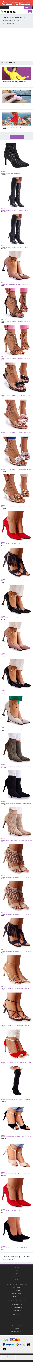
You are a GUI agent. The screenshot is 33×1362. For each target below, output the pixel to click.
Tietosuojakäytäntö (16, 1293)
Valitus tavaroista (16, 1310)
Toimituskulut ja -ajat (16, 1304)
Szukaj (27, 7)
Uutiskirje (16, 1328)
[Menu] (30, 11)
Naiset (16, 1273)
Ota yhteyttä (16, 1287)
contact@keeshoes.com (21, 4)
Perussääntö (16, 1290)
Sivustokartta (16, 1296)
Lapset (16, 1270)
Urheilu (16, 1279)
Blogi (16, 1318)
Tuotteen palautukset (16, 1307)
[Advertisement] (16, 44)
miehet (16, 1276)
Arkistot (16, 1321)
